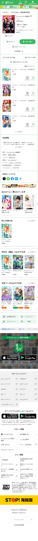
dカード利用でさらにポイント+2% (24, 30)
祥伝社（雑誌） (12, 155)
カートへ (12, 41)
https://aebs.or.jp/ (17, 492)
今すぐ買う (29, 41)
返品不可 (18, 32)
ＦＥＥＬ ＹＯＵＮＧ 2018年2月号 (23, 86)
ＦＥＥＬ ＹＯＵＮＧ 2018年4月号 (23, 117)
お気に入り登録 (31, 57)
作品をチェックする (20, 46)
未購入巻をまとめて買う (20, 62)
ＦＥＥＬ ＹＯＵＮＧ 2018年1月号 (23, 70)
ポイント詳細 (20, 26)
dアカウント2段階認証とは (7, 470)
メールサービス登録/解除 (7, 439)
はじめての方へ (9, 434)
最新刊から (32, 66)
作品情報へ (18, 51)
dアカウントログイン (8, 450)
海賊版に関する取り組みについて (7, 476)
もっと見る (31, 220)
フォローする (31, 16)
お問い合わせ (5, 444)
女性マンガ (12, 157)
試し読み (10, 36)
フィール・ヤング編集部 (23, 16)
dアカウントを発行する (19, 509)
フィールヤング (12, 160)
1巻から (26, 66)
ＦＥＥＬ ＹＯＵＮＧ (15, 162)
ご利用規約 (4, 460)
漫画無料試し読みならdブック (8, 329)
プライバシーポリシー (7, 465)
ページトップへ (19, 519)
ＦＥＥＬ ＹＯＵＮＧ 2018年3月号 (23, 102)
